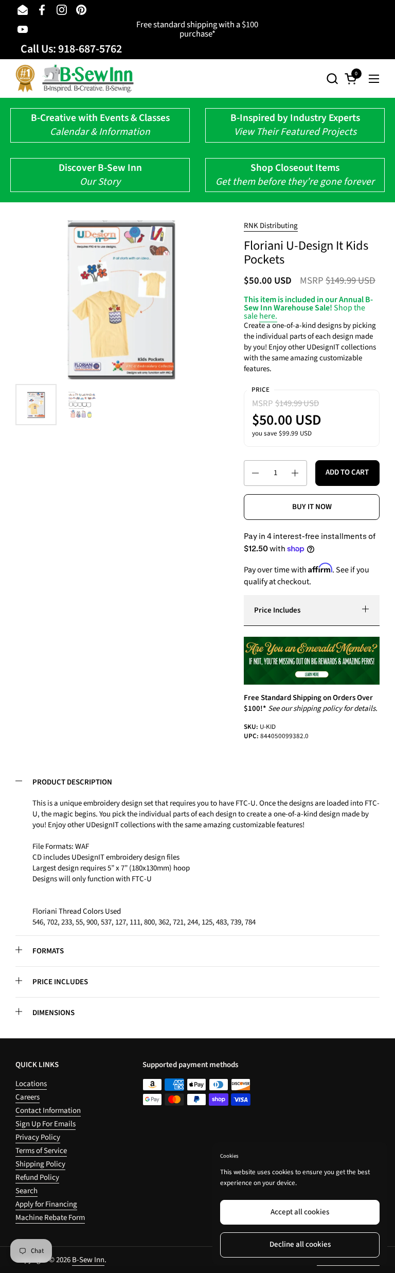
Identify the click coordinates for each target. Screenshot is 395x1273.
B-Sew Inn (88, 1259)
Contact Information (48, 1110)
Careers (27, 1097)
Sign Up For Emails (45, 1124)
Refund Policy (37, 1177)
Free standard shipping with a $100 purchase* (197, 29)
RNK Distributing (271, 225)
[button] (332, 78)
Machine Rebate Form (50, 1217)
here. (268, 316)
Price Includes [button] (277, 610)
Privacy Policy (37, 1137)
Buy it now (312, 506)
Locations (31, 1083)
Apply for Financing (46, 1204)
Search (26, 1190)
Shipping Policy (40, 1164)
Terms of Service (41, 1150)
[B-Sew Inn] (74, 78)
